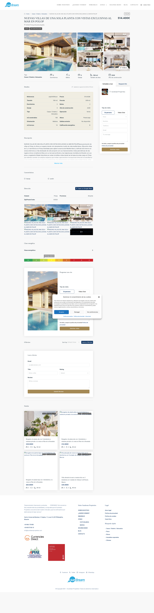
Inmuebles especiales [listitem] (112, 537)
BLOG (126, 5)
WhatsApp (91, 572)
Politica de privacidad (107, 145)
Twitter (73, 572)
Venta (27, 28)
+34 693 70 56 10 (29, 527)
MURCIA (82, 525)
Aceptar (61, 312)
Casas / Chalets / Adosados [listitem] (114, 528)
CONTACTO (134, 5)
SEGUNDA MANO (115, 5)
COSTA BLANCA (84, 522)
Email (29, 361)
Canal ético (108, 519)
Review (30, 377)
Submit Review (58, 391)
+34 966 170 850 (29, 524)
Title (29, 369)
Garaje (28, 179)
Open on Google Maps (85, 188)
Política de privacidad (79, 316)
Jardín (52, 179)
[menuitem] (145, 5)
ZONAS (102, 5)
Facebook (65, 572)
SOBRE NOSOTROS (63, 5)
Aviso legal (88, 316)
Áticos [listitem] (108, 534)
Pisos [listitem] (108, 531)
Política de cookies (68, 316)
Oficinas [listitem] (108, 540)
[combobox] (73, 342)
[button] (99, 297)
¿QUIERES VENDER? (79, 5)
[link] (41, 423)
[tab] (108, 84)
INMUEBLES (93, 5)
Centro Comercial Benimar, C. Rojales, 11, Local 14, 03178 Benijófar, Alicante (43, 518)
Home (27, 14)
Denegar (77, 312)
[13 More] (117, 61)
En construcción (36, 28)
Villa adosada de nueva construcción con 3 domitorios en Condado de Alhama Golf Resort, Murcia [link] (74, 480)
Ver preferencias (92, 312)
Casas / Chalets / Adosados (39, 14)
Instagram (82, 572)
